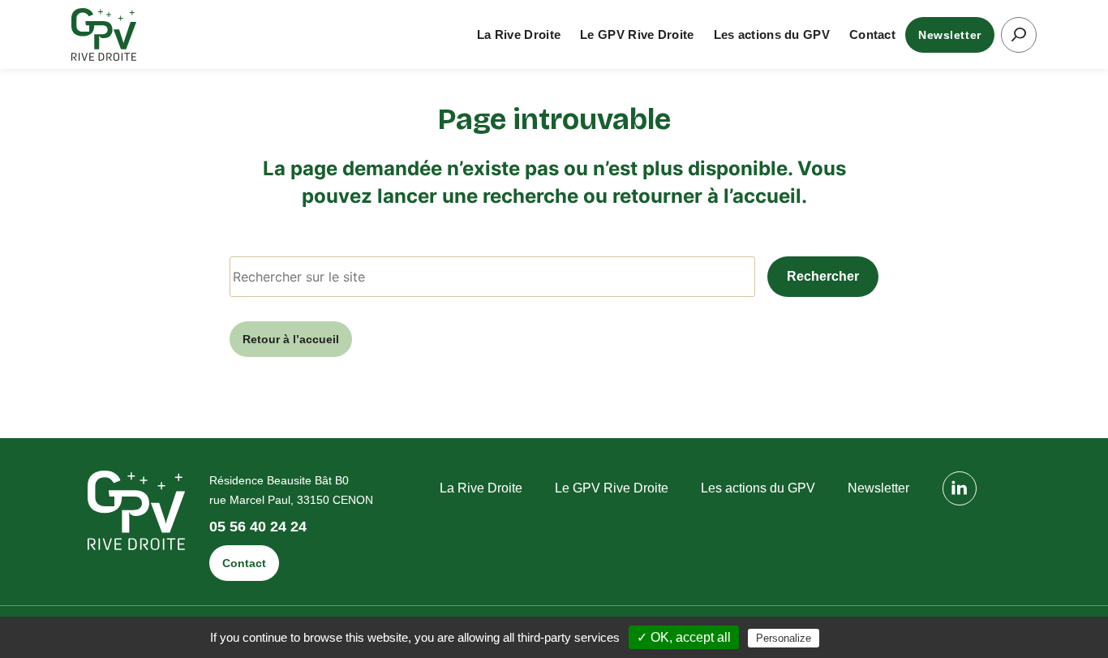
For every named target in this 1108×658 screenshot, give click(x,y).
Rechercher (823, 276)
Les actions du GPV (772, 34)
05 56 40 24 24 (258, 527)
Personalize (783, 638)
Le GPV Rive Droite (637, 34)
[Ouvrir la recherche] (1019, 35)
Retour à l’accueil (291, 339)
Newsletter (949, 34)
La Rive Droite (518, 34)
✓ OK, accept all (684, 637)
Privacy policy (869, 637)
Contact (872, 34)
